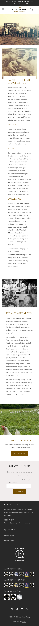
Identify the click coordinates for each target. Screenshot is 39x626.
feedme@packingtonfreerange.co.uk (17, 523)
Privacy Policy (9, 536)
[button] (28, 9)
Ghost (24, 621)
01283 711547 (9, 520)
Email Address (12, 482)
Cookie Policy (9, 541)
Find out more (19, 454)
